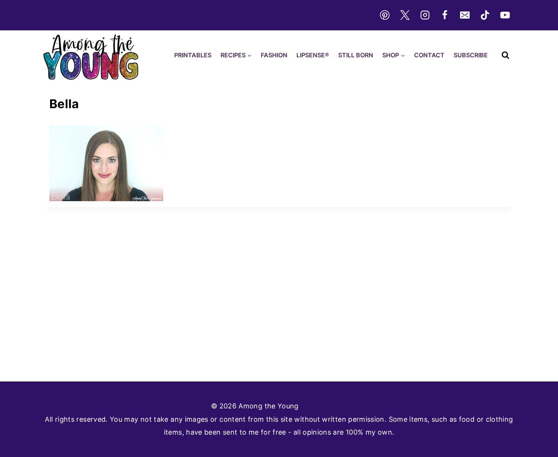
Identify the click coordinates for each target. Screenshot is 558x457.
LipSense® (312, 55)
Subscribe (471, 55)
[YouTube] (505, 15)
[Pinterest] (384, 15)
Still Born (355, 55)
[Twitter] (404, 15)
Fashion (274, 55)
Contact (429, 55)
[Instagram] (424, 15)
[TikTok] (485, 15)
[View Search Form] (505, 55)
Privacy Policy (324, 406)
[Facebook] (444, 15)
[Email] (465, 15)
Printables (192, 55)
